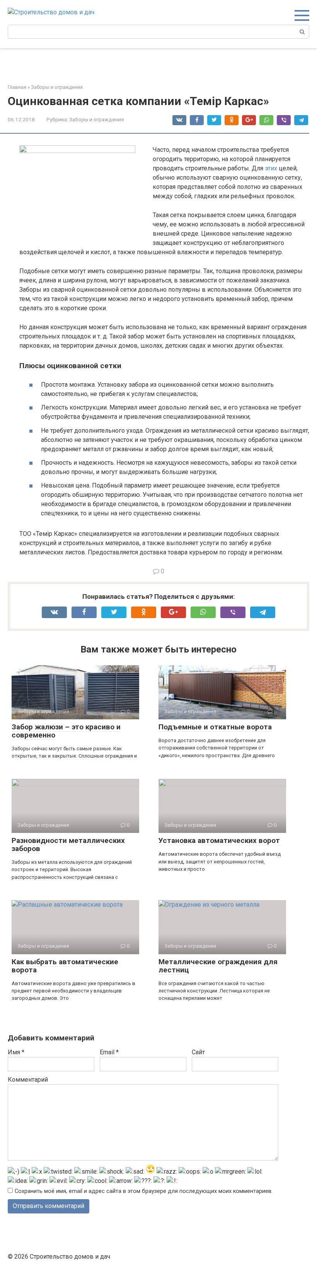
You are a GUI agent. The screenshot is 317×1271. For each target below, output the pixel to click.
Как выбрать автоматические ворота (65, 965)
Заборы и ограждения (96, 119)
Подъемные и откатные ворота (215, 726)
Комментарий (28, 1079)
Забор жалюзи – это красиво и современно (66, 730)
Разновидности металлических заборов (68, 844)
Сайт (198, 1052)
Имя (16, 1052)
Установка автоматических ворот (219, 840)
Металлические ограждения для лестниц (218, 965)
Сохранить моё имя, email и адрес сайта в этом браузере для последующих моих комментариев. (144, 1191)
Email (109, 1052)
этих (271, 168)
